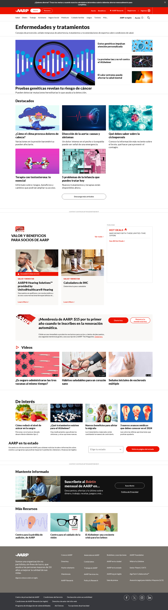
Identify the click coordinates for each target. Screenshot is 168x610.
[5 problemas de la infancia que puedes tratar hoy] (84, 161)
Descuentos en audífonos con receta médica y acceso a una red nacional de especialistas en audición (35, 294)
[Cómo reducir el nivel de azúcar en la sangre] (31, 413)
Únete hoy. (99, 336)
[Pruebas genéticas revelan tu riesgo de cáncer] (55, 62)
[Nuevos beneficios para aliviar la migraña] (101, 413)
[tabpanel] (136, 17)
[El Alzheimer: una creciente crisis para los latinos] (101, 522)
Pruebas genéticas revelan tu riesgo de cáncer (53, 88)
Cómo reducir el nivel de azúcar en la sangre (28, 427)
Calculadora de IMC (76, 282)
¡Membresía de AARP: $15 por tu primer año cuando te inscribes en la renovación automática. (71, 323)
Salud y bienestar (26, 279)
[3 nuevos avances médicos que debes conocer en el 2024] (136, 413)
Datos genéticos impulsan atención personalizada (111, 45)
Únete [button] (35, 11)
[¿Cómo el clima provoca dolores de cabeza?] (37, 117)
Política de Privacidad (129, 492)
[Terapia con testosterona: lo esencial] (37, 161)
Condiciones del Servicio (53, 597)
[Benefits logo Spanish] (21, 232)
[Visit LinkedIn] (150, 598)
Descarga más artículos (84, 196)
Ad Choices (59, 606)
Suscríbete (129, 486)
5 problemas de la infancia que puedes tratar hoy (81, 178)
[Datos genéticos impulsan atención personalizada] (142, 46)
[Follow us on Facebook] (127, 598)
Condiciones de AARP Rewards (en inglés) (31, 601)
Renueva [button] (47, 11)
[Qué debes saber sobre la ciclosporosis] (131, 117)
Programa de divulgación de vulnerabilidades (33, 606)
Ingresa (144, 11)
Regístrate (132, 11)
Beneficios (102, 11)
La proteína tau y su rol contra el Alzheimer (114, 60)
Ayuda (93, 11)
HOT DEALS (116, 230)
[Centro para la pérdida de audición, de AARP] (31, 522)
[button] (148, 17)
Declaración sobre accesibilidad (79, 597)
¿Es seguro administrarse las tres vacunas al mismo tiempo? (35, 382)
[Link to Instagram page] (142, 598)
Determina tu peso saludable (75, 286)
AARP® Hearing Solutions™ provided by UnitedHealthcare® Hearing (35, 286)
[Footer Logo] (33, 555)
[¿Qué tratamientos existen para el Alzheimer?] (66, 413)
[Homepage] (22, 10)
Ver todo (98, 236)
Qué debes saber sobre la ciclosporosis (124, 135)
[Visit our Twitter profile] (134, 598)
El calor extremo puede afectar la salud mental (110, 76)
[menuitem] (17, 18)
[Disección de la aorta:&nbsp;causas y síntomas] (84, 117)
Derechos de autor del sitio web (64, 601)
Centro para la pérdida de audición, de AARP (29, 536)
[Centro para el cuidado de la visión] (66, 522)
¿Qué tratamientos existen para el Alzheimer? (64, 427)
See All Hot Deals (116, 241)
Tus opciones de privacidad (78, 606)
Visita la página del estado (143, 449)
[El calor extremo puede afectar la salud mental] (142, 77)
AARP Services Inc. (91, 574)
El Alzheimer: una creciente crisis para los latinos (99, 536)
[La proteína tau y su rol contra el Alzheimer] (142, 61)
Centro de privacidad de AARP (27, 597)
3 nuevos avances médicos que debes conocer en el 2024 (136, 427)
